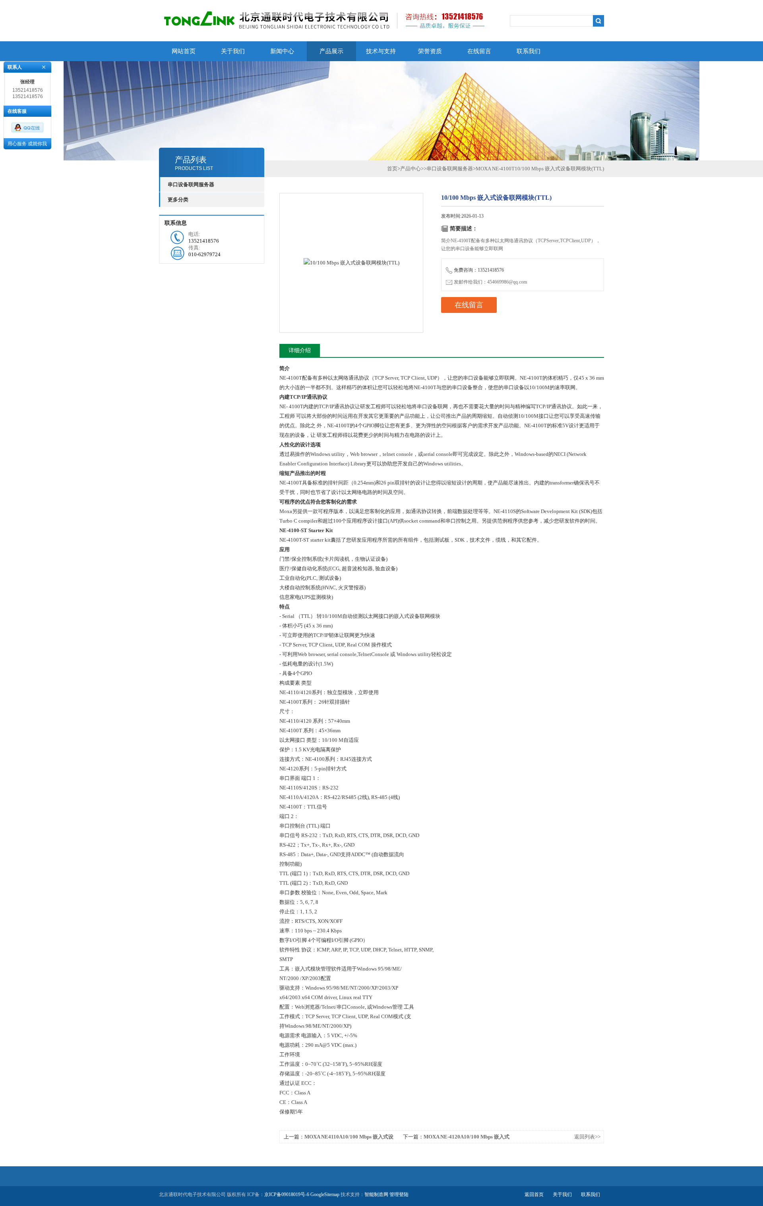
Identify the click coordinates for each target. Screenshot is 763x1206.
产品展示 (331, 51)
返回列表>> (587, 1137)
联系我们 (528, 51)
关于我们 (233, 51)
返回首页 (534, 1194)
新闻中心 (282, 51)
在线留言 (479, 51)
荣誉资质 (430, 51)
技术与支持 (381, 51)
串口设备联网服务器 (449, 169)
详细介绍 (300, 350)
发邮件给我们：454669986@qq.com (490, 282)
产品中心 (410, 169)
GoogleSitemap (324, 1194)
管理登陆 (399, 1194)
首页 (392, 169)
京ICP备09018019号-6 (286, 1194)
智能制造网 (376, 1194)
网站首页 (184, 51)
